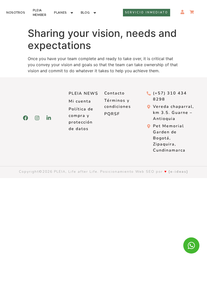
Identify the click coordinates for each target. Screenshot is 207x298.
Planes (60, 13)
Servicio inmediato (146, 12)
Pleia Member (39, 12)
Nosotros (15, 13)
